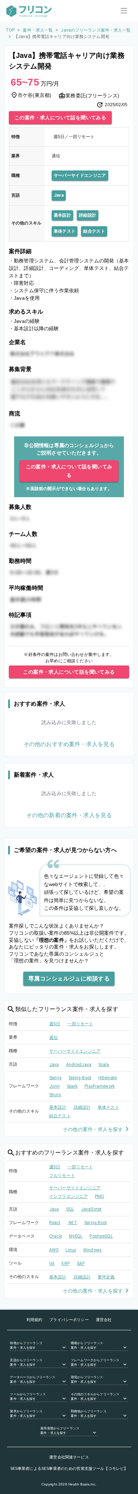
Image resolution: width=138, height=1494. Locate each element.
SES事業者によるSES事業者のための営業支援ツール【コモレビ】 (69, 1468)
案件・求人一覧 (38, 30)
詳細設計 (87, 215)
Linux (70, 1250)
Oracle (55, 1236)
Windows (92, 1250)
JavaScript (91, 1209)
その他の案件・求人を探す (93, 1129)
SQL (70, 1209)
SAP (81, 1263)
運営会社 (104, 1320)
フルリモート (62, 1175)
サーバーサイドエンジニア (80, 175)
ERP (65, 1263)
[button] (38, 1345)
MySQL (76, 1236)
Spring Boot (80, 1077)
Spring (55, 1077)
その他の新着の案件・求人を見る (69, 815)
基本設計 (62, 215)
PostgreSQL (101, 1236)
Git (51, 1263)
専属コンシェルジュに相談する (69, 978)
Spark (72, 1086)
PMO (99, 1196)
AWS (53, 1250)
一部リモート (80, 1023)
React (55, 1222)
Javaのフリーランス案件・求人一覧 (96, 30)
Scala (103, 1064)
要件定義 (106, 1277)
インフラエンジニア (68, 1196)
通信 (53, 1037)
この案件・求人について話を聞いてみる (60, 117)
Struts (55, 1094)
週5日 (54, 1023)
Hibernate (107, 1077)
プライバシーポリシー (69, 1320)
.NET (72, 1222)
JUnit (54, 1086)
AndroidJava (78, 1064)
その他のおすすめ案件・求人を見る (69, 744)
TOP (10, 30)
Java (59, 195)
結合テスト (94, 231)
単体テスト (65, 231)
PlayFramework (100, 1086)
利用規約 (34, 1320)
